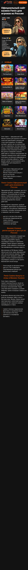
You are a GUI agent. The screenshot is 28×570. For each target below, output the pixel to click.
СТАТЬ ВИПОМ (6, 54)
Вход (15, 2)
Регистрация (23, 2)
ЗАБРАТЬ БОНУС (7, 31)
